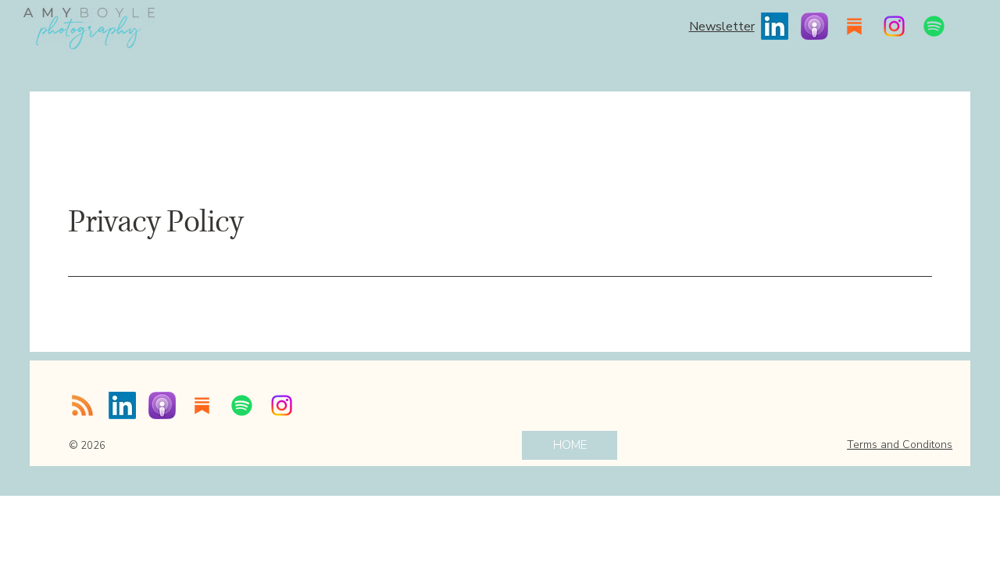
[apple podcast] (162, 405)
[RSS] (82, 405)
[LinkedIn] (774, 26)
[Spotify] (934, 26)
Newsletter (722, 26)
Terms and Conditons (899, 444)
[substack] (854, 26)
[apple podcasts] (814, 26)
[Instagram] (894, 26)
